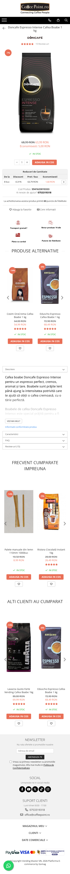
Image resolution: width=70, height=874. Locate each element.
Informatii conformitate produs (21, 426)
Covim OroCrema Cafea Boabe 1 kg (20, 315)
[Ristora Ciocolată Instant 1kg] (51, 511)
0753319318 (37, 809)
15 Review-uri (42, 43)
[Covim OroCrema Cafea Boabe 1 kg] (20, 285)
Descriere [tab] (10, 369)
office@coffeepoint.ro (37, 814)
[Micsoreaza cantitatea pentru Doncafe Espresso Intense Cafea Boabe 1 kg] (16, 162)
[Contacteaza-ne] (50, 20)
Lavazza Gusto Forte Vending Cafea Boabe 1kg (18, 690)
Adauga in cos (44, 162)
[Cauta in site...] (66, 20)
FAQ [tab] (7, 440)
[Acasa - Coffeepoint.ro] (35, 8)
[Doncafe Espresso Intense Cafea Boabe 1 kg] (35, 93)
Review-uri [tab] (12, 446)
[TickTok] (42, 789)
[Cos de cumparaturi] (58, 20)
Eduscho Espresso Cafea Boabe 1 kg (50, 315)
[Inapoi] (2, 28)
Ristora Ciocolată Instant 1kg (51, 551)
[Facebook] (22, 789)
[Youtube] (29, 789)
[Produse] (5, 21)
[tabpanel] (35, 93)
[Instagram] (48, 789)
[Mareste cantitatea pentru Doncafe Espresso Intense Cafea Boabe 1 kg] (27, 162)
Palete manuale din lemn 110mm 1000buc (19, 551)
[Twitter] (35, 789)
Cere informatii (47, 209)
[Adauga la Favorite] (20, 348)
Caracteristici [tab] (11, 434)
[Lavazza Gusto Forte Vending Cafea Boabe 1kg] (18, 648)
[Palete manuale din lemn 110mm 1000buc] (18, 511)
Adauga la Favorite (21, 209)
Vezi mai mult (13, 421)
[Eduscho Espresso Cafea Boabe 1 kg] (50, 285)
